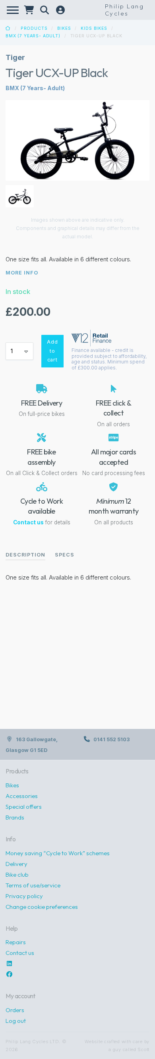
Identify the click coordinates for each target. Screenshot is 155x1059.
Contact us (28, 522)
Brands (15, 817)
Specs (64, 555)
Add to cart (52, 351)
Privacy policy (24, 896)
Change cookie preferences (42, 906)
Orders (15, 1010)
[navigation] (13, 10)
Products (34, 28)
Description (25, 555)
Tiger (15, 57)
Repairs (16, 942)
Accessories (22, 796)
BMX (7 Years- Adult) (33, 36)
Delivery (16, 864)
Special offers (24, 806)
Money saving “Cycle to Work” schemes (58, 853)
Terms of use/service (33, 885)
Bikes (64, 28)
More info (22, 273)
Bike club (17, 874)
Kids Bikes (94, 28)
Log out (16, 1020)
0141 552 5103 (111, 739)
